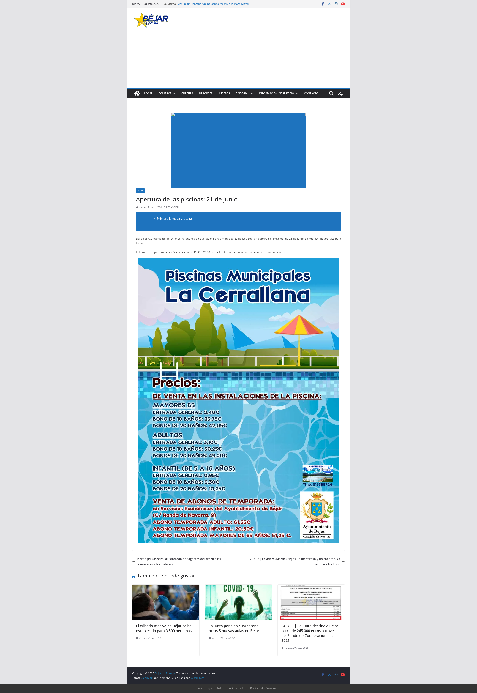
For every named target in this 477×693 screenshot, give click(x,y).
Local (148, 93)
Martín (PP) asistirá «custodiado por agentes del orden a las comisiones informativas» (179, 561)
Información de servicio (276, 93)
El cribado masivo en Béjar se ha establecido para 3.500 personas (164, 628)
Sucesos (224, 93)
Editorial (242, 93)
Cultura (187, 93)
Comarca (165, 93)
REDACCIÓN (172, 207)
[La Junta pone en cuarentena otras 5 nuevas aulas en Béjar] (238, 587)
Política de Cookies (263, 688)
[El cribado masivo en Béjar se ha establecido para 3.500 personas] (165, 587)
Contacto (311, 93)
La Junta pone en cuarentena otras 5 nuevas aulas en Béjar (234, 628)
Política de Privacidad (231, 688)
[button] (173, 93)
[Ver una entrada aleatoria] (340, 93)
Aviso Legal (205, 688)
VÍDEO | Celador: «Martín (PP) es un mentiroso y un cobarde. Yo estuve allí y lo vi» (295, 561)
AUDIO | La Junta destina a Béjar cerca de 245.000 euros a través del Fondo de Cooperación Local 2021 (309, 633)
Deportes (205, 93)
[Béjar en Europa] (136, 93)
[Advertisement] (238, 60)
